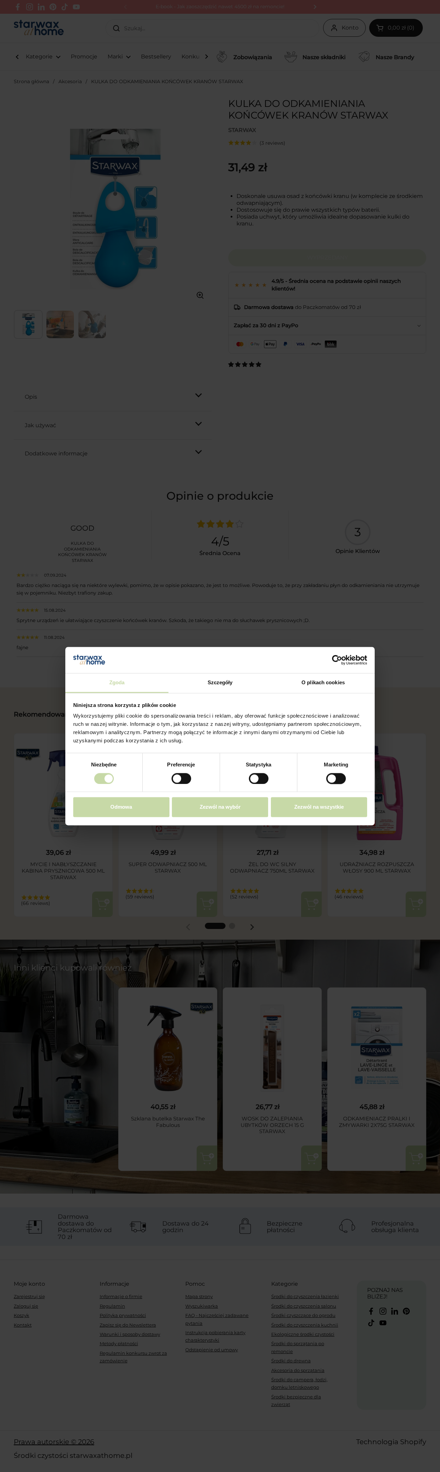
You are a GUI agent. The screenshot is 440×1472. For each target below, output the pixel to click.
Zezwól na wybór (220, 807)
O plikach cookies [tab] (323, 683)
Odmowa (121, 807)
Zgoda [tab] (117, 683)
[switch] (181, 778)
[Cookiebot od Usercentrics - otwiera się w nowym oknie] (337, 660)
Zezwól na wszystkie (319, 807)
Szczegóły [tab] (220, 683)
